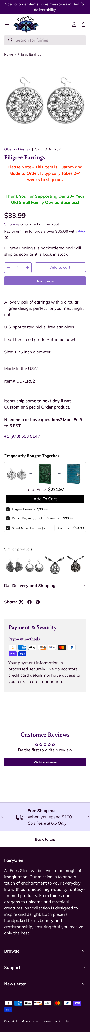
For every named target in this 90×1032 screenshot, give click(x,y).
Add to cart (60, 267)
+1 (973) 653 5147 (22, 436)
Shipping (11, 224)
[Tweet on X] (21, 602)
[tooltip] (14, 566)
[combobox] (45, 40)
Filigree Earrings (29, 54)
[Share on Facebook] (29, 602)
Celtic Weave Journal (27, 518)
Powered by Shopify (54, 1021)
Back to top (45, 839)
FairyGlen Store (27, 1021)
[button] (83, 24)
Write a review (45, 762)
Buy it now (45, 281)
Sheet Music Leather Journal (32, 528)
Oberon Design (17, 149)
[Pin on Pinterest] (38, 602)
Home (8, 54)
